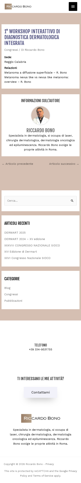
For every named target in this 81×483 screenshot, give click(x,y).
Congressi (11, 50)
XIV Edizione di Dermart (20, 251)
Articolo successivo (64, 164)
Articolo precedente (17, 164)
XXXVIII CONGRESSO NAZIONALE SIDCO (32, 245)
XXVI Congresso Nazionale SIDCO (27, 258)
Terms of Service (43, 475)
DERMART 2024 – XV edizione (24, 239)
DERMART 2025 (15, 232)
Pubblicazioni (13, 300)
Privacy (49, 464)
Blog (7, 288)
